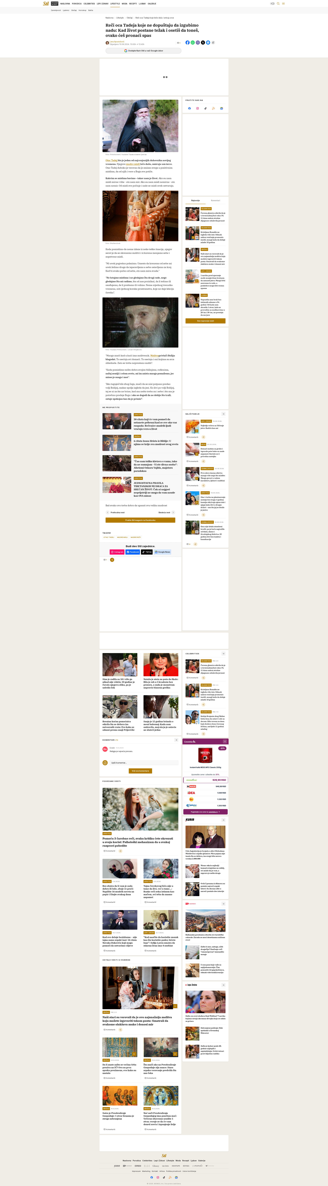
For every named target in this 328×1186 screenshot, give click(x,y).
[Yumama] (197, 1165)
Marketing (146, 1171)
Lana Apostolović (117, 41)
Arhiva (162, 1171)
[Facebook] (189, 108)
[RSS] (213, 108)
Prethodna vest (118, 512)
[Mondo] (127, 1165)
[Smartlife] (176, 1165)
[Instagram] (197, 108)
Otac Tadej (111, 160)
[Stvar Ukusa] (209, 1165)
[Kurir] (117, 1165)
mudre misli (133, 164)
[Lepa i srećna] (165, 1165)
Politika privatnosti (173, 1171)
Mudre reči (136, 537)
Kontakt (155, 1171)
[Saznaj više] (223, 820)
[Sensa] (186, 1165)
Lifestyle (120, 18)
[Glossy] (156, 1165)
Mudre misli (122, 537)
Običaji (129, 18)
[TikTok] (205, 108)
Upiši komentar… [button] (119, 762)
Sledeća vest (164, 512)
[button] (178, 43)
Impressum (136, 1171)
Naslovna (109, 18)
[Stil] (46, 3)
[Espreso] (138, 1165)
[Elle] (147, 1165)
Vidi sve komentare (140, 771)
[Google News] (221, 108)
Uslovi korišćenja (189, 1171)
